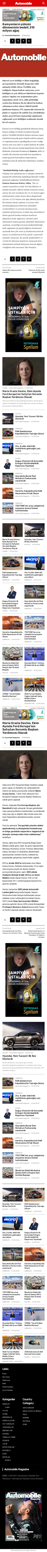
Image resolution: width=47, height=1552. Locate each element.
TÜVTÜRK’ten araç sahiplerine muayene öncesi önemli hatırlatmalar (29, 508)
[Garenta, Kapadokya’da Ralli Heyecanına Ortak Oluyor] (7, 493)
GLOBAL (5, 388)
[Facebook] (12, 41)
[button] (4, 3)
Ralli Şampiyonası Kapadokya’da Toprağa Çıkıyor (29, 432)
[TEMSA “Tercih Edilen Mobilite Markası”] (12, 684)
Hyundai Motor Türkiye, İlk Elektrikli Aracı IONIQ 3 (34, 665)
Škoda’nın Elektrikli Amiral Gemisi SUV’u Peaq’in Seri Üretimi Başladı (10, 666)
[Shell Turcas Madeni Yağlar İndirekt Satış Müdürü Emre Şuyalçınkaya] (34, 684)
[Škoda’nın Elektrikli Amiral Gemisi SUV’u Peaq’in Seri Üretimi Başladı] (12, 654)
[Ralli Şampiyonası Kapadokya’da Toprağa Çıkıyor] (7, 433)
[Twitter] (18, 41)
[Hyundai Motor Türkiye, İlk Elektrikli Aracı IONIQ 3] (34, 654)
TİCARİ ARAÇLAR (17, 9)
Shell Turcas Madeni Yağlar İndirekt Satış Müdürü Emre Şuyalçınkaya (33, 697)
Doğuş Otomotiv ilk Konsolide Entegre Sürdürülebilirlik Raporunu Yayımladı (29, 463)
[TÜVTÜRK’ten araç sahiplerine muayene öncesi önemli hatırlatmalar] (7, 508)
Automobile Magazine (12, 35)
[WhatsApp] (29, 41)
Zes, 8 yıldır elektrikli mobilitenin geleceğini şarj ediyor (27, 448)
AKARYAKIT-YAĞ (29, 703)
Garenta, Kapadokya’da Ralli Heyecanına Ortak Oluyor (28, 492)
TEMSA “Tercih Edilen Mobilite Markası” (11, 695)
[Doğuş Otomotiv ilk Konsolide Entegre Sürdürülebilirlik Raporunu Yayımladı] (7, 463)
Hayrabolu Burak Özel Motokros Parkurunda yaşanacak (25, 478)
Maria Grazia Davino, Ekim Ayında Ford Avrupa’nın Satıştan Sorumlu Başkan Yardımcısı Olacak (22, 394)
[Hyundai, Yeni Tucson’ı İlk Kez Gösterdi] (7, 418)
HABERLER (6, 9)
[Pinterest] (23, 41)
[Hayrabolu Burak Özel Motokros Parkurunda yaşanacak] (7, 478)
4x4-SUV (18, 414)
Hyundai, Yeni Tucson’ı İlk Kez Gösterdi (29, 417)
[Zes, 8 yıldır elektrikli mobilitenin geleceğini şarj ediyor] (7, 448)
